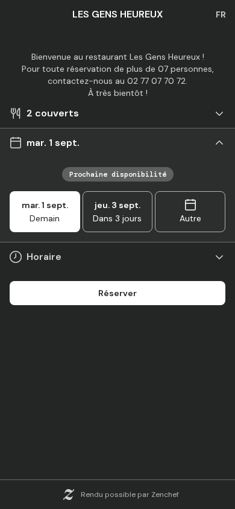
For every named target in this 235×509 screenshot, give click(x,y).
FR (221, 14)
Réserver (117, 293)
